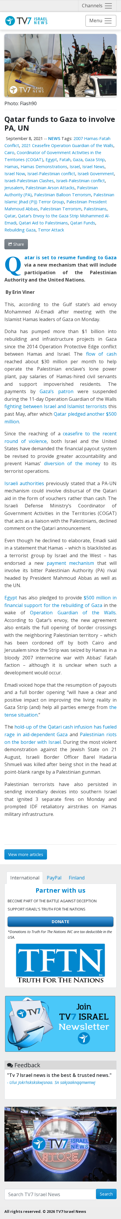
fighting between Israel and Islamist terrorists (55, 406)
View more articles (25, 854)
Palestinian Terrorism (60, 209)
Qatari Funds (82, 223)
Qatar (10, 216)
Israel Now (14, 173)
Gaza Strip (95, 159)
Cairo (9, 152)
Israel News (93, 166)
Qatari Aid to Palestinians (43, 223)
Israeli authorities (24, 483)
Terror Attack (51, 230)
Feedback (27, 1065)
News (54, 138)
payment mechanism (70, 563)
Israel (75, 166)
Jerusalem (13, 187)
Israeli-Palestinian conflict (80, 180)
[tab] (24, 878)
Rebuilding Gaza (20, 230)
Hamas (11, 166)
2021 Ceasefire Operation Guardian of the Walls (67, 145)
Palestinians (95, 209)
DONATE (60, 921)
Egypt (51, 159)
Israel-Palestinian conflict (51, 173)
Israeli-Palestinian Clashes (29, 180)
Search (106, 1194)
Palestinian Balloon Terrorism (62, 194)
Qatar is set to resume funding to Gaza (70, 257)
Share (18, 244)
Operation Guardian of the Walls (73, 612)
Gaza (78, 159)
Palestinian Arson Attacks (50, 187)
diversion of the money (72, 463)
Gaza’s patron (56, 391)
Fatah (64, 159)
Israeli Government (96, 173)
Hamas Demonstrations (44, 166)
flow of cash (101, 354)
